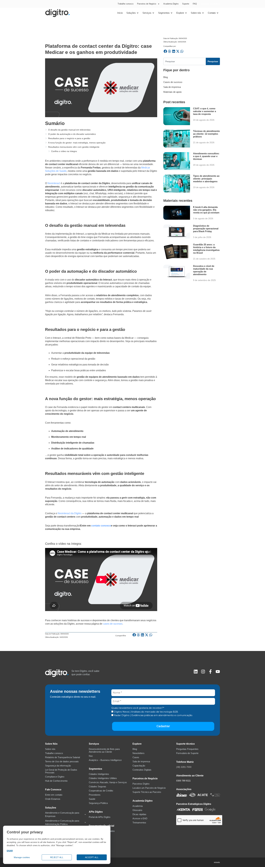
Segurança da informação (58, 765)
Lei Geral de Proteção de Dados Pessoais (61, 771)
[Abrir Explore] (186, 13)
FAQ (195, 4)
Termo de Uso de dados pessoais (62, 761)
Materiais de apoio (172, 92)
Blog (165, 77)
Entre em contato (53, 794)
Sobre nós (50, 749)
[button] (134, 635)
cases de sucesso (112, 623)
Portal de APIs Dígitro (99, 817)
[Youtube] (218, 671)
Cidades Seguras (97, 786)
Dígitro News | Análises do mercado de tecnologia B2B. (145, 711)
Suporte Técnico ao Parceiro (146, 792)
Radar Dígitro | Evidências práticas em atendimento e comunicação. (153, 715)
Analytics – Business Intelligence (105, 760)
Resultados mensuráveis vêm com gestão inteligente (73, 147)
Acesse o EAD (139, 818)
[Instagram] (203, 671)
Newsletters (138, 753)
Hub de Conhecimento (56, 780)
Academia (137, 806)
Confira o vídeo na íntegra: (64, 151)
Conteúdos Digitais (141, 769)
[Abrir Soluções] (137, 13)
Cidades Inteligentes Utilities (103, 778)
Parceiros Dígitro (140, 783)
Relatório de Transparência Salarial (62, 757)
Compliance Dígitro (54, 776)
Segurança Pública (98, 803)
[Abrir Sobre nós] (203, 13)
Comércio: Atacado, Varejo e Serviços (108, 782)
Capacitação (138, 765)
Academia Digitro (171, 4)
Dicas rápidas (139, 814)
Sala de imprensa (172, 87)
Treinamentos (139, 822)
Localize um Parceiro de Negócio (149, 788)
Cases (135, 757)
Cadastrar (163, 726)
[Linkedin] (196, 671)
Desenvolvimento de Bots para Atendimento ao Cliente (104, 750)
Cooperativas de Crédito (101, 790)
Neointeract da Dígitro (69, 513)
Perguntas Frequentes (187, 749)
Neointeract (54, 183)
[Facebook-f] (210, 671)
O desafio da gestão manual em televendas (69, 130)
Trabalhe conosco (125, 4)
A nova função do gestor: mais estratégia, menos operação (77, 142)
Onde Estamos (52, 799)
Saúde (92, 799)
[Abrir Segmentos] (171, 13)
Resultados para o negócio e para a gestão (69, 138)
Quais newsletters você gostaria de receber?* (137, 708)
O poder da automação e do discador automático (72, 134)
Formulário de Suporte (187, 753)
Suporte (185, 4)
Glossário (137, 810)
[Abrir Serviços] (153, 13)
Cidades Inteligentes (99, 774)
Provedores (94, 794)
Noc (91, 756)
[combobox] (184, 61)
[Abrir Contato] (217, 13)
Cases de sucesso (172, 82)
